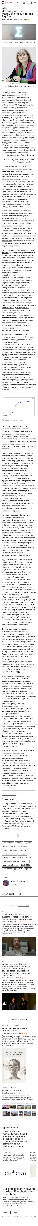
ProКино (5, 912)
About (14, 1212)
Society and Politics (9, 1088)
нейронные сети (17, 858)
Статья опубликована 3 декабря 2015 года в (19, 160)
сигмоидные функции (11, 861)
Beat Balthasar (8, 843)
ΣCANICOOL (25, 865)
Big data (28, 843)
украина (28, 869)
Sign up (6, 1212)
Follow (13, 884)
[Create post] (24, 2)
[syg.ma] (3, 2)
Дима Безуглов (7, 1093)
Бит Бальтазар (8, 869)
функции (25, 861)
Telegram (10, 1217)
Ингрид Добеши (9, 846)
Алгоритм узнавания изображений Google (18, 819)
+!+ (3, 961)
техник (5, 252)
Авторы (19, 843)
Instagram (21, 1217)
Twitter (31, 1217)
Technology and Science (11, 1026)
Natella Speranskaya (9, 1033)
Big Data (5, 236)
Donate (9, 3)
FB (15, 1217)
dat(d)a (4, 8)
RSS (35, 1217)
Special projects (10, 1127)
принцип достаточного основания (15, 850)
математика (22, 846)
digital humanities (9, 854)
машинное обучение (10, 865)
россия (19, 869)
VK (17, 1217)
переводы (22, 854)
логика (5, 858)
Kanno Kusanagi (7, 19)
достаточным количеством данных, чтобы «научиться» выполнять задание (19, 308)
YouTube (26, 1217)
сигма (28, 858)
